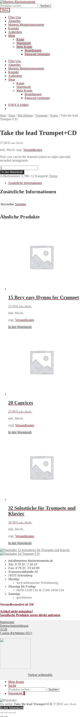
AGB (3, 629)
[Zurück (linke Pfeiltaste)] (1, 716)
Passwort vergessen (37, 54)
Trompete (41, 115)
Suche (12, 685)
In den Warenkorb (12, 172)
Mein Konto (24, 46)
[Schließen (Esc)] (14, 712)
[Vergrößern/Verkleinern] (1, 712)
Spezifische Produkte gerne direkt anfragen (30, 615)
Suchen (44, 5)
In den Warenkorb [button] (20, 327)
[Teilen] (9, 712)
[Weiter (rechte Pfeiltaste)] (5, 716)
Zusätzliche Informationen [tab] (25, 183)
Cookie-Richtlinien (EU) (16, 633)
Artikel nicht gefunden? (16, 611)
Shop (11, 35)
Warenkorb (23, 43)
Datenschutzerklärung (14, 625)
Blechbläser (25, 115)
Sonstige (20, 204)
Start (3, 115)
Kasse (20, 39)
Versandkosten (32, 150)
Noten (54, 115)
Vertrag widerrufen (40, 675)
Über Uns (14, 17)
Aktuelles (14, 21)
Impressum (7, 622)
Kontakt (13, 28)
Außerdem (15, 32)
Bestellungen (33, 50)
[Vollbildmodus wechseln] (5, 712)
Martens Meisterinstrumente (26, 24)
